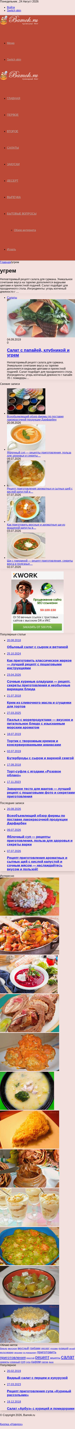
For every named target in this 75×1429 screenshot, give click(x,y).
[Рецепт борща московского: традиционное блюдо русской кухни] (29, 992)
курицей (63, 1348)
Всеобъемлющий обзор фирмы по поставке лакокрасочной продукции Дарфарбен (35, 418)
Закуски (13, 164)
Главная (5, 262)
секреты (4, 1362)
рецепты (55, 1357)
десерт (45, 1348)
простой (30, 1358)
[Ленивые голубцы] (29, 1070)
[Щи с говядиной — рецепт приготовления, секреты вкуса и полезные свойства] (26, 557)
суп (23, 1361)
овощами (18, 1353)
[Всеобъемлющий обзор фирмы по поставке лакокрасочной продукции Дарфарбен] (26, 413)
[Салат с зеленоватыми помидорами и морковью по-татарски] (29, 1264)
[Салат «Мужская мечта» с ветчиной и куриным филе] (29, 914)
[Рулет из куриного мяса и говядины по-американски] (29, 1031)
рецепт (42, 1357)
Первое (13, 114)
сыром (36, 1361)
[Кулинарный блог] (19, 23)
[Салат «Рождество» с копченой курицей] (29, 1147)
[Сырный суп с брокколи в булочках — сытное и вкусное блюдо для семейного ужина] (27, 1108)
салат (67, 1357)
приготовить (46, 1352)
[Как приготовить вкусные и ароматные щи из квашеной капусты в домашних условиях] (26, 521)
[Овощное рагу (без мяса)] (29, 953)
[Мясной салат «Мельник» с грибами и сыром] (29, 1341)
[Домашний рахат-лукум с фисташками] (29, 1303)
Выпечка (14, 197)
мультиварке (6, 1352)
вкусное (12, 1348)
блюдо (3, 1348)
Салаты (13, 147)
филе (51, 1362)
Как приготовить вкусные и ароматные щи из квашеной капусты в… (36, 526)
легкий (72, 1349)
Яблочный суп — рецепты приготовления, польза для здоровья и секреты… (39, 454)
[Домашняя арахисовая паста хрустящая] (29, 1186)
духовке (54, 1348)
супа (28, 1362)
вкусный (23, 1348)
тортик (44, 1362)
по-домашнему (29, 1353)
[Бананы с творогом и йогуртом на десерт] (29, 1225)
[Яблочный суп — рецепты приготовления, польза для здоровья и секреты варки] (26, 449)
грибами (35, 1348)
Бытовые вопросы (21, 213)
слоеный (15, 1362)
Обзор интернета (25, 230)
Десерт (12, 180)
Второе (12, 131)
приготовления (13, 1357)
